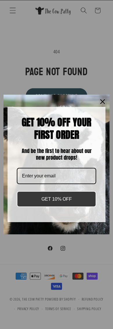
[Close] (103, 102)
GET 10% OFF (56, 199)
